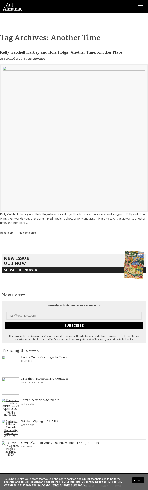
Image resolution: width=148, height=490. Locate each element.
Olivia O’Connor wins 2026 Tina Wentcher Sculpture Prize (60, 443)
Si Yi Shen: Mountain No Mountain (44, 379)
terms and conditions (62, 336)
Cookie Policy (50, 484)
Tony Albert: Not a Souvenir (40, 400)
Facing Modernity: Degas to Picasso (44, 357)
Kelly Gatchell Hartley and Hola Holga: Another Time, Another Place (61, 52)
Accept (138, 480)
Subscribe (74, 325)
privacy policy (41, 336)
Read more (7, 232)
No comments (27, 232)
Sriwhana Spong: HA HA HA (39, 421)
